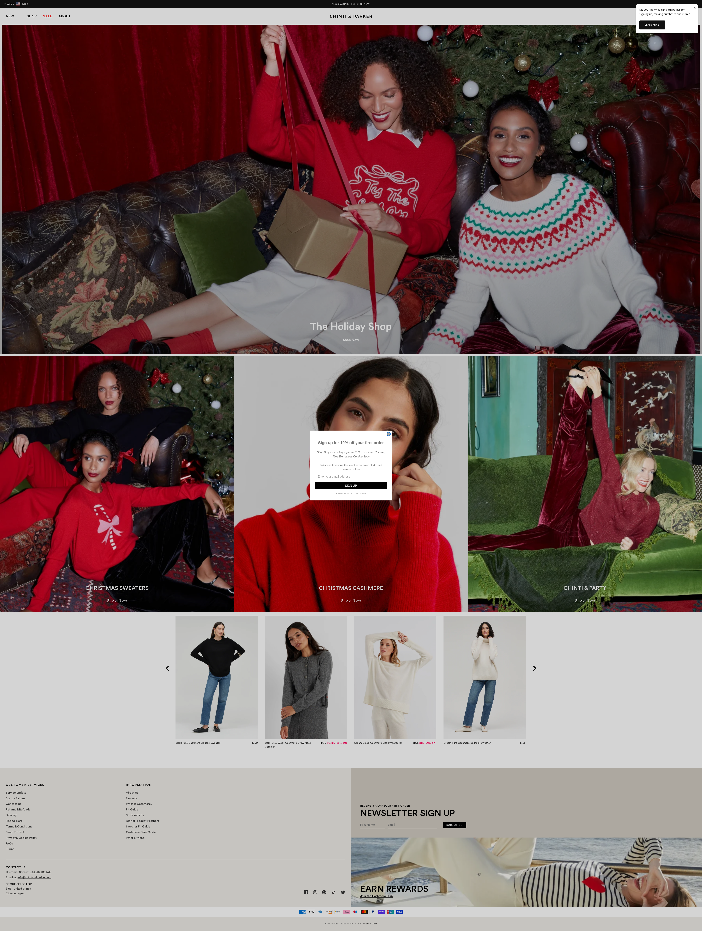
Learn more (652, 25)
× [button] (695, 7)
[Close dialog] (389, 434)
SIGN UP (351, 485)
